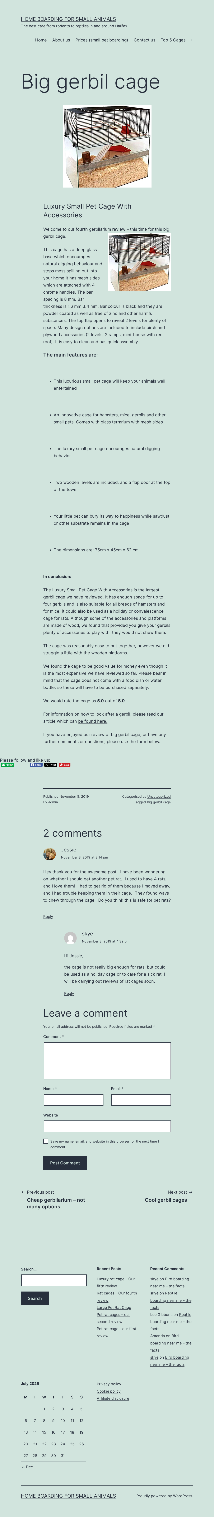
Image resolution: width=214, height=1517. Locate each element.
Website (50, 1115)
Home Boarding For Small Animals (68, 19)
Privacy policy (109, 1384)
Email (117, 1088)
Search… (29, 1269)
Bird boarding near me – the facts (170, 1343)
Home (41, 40)
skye (154, 1279)
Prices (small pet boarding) (101, 40)
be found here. (92, 721)
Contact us (144, 40)
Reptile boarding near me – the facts (170, 1300)
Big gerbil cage (159, 802)
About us (61, 40)
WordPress (182, 1496)
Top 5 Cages (173, 40)
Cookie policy (109, 1391)
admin (53, 802)
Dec (29, 1467)
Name (50, 1088)
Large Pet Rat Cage (114, 1307)
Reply (48, 916)
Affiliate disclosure (113, 1398)
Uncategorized (159, 796)
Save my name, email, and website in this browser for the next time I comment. (104, 1144)
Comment (53, 1036)
